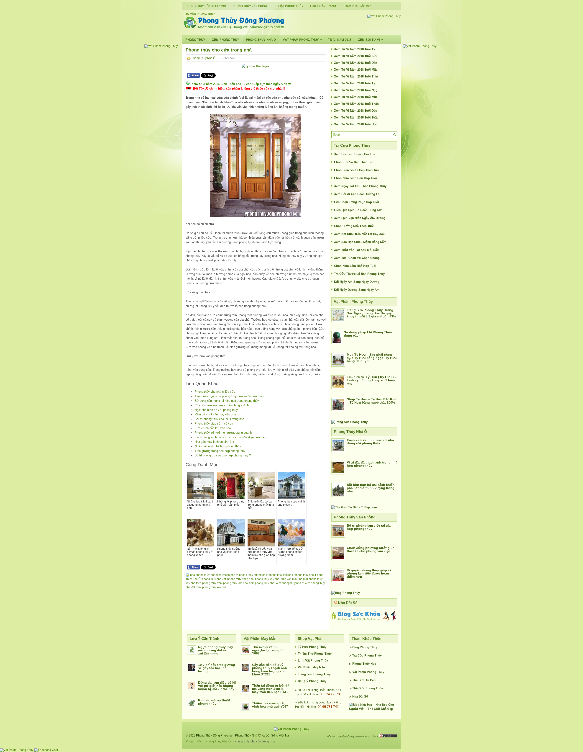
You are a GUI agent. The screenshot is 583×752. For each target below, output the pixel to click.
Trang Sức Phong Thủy (314, 674)
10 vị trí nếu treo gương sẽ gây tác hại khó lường (216, 668)
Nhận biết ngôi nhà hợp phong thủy (218, 446)
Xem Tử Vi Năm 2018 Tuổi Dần (355, 62)
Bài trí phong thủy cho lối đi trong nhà (219, 419)
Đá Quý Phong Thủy (312, 681)
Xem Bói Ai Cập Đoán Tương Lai (357, 194)
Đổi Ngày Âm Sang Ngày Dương (356, 281)
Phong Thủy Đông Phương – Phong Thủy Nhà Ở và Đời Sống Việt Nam (243, 735)
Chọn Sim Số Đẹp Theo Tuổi (354, 162)
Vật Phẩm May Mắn (311, 667)
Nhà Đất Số (348, 603)
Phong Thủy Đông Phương (206, 6)
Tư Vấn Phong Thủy (200, 13)
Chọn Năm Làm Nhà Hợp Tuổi (355, 266)
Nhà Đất (357, 696)
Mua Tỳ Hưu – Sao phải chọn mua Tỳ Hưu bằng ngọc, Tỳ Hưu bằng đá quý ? (372, 358)
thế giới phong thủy (310, 579)
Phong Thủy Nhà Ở (261, 39)
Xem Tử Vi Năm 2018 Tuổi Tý (354, 49)
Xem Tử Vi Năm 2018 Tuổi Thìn (356, 76)
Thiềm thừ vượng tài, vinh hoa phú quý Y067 (270, 704)
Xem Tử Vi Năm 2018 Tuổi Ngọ (355, 90)
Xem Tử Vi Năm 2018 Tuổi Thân (356, 104)
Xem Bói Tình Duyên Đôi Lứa (354, 154)
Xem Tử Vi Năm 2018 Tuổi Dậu (355, 110)
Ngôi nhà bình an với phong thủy (216, 410)
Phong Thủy (195, 39)
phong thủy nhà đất (214, 579)
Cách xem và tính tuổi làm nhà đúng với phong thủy (370, 441)
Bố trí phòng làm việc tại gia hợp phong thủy (369, 527)
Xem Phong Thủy (225, 39)
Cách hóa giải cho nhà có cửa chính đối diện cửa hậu (230, 437)
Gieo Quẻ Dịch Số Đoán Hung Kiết (358, 210)
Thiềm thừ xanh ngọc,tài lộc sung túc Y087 (268, 650)
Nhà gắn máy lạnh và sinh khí (214, 441)
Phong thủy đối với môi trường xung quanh (223, 432)
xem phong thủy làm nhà (232, 583)
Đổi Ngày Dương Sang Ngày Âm (356, 289)
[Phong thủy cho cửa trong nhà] (256, 165)
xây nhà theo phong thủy (201, 583)
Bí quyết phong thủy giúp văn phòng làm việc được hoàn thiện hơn (370, 573)
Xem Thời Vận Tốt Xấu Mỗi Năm (357, 250)
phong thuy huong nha (253, 575)
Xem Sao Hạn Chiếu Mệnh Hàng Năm (360, 242)
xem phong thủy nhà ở (290, 583)
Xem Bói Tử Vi (370, 39)
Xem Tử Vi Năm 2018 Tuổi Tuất (356, 117)
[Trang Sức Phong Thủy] (349, 422)
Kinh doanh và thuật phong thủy (214, 701)
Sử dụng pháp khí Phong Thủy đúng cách (368, 333)
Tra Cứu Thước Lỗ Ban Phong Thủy (359, 274)
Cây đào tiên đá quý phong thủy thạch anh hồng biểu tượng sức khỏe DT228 (269, 669)
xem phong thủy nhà (261, 583)
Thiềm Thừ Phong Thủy (315, 653)
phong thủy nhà (304, 575)
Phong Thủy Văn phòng (250, 6)
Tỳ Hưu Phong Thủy (312, 647)
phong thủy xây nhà (267, 579)
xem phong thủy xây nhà (211, 587)
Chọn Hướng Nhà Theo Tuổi (354, 226)
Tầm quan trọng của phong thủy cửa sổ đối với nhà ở (230, 396)
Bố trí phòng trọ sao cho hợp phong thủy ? (223, 455)
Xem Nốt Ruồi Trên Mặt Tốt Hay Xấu (359, 234)
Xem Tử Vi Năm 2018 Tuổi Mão (356, 69)
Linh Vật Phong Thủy (313, 660)
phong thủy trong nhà (240, 579)
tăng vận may (289, 579)
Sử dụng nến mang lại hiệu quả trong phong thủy (227, 400)
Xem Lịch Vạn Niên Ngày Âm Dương (360, 218)
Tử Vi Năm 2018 (339, 39)
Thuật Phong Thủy (289, 6)
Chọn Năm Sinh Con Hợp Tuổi (355, 178)
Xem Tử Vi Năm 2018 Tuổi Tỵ (354, 83)
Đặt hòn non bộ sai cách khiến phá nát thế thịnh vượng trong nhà (371, 488)
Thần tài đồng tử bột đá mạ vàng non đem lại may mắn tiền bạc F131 (270, 689)
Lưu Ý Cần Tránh (323, 6)
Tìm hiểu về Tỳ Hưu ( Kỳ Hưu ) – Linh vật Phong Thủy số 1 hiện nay (371, 380)
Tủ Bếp (371, 680)
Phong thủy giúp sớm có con (214, 423)
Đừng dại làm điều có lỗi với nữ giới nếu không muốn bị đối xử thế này (217, 686)
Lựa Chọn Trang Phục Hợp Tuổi (356, 202)
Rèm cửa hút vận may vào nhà (215, 414)
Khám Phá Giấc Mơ (357, 6)
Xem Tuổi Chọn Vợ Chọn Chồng (357, 258)
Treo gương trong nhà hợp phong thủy (220, 451)
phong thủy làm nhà (280, 575)
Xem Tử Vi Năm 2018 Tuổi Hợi (355, 124)
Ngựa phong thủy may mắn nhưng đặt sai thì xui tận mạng (215, 650)
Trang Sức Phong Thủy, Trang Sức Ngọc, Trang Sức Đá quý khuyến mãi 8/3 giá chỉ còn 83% (371, 313)
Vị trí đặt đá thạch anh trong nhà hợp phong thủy (372, 464)
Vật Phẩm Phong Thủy (302, 39)
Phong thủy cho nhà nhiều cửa (215, 391)
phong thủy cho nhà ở (224, 575)
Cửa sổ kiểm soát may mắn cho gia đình (222, 405)
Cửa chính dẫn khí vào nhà (213, 428)
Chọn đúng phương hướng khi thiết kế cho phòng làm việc (371, 549)
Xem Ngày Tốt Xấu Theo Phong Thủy (360, 186)
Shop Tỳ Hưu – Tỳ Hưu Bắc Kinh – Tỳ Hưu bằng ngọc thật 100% (372, 400)
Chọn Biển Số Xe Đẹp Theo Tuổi (357, 170)
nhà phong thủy (199, 575)
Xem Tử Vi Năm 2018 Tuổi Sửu (356, 56)
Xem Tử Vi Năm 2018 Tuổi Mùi (355, 97)
